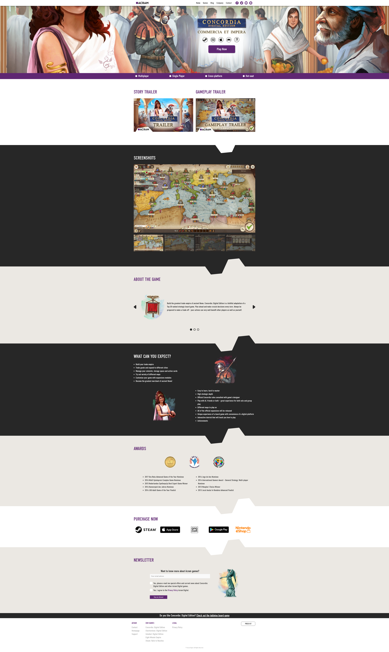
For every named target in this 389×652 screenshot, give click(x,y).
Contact (229, 3)
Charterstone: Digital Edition (156, 630)
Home (198, 3)
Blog (212, 3)
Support (135, 634)
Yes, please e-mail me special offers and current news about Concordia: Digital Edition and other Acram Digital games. (180, 585)
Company (219, 3)
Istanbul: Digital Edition (154, 634)
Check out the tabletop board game (212, 615)
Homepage (135, 630)
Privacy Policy (173, 590)
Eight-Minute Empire (153, 637)
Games (205, 3)
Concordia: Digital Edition (155, 627)
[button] (221, 49)
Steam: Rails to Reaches (155, 640)
